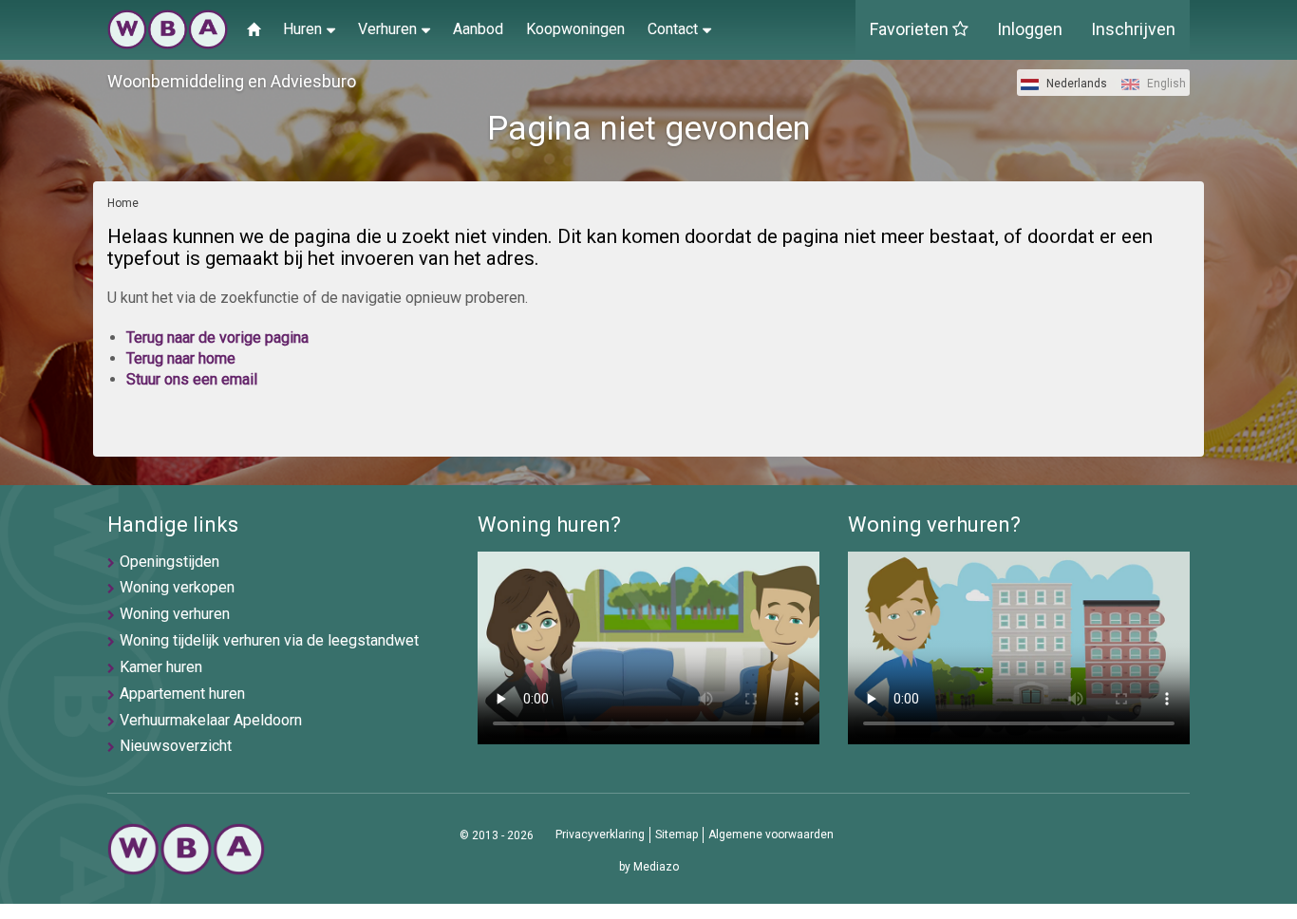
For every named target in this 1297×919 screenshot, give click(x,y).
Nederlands (1075, 83)
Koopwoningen (575, 29)
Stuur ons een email (191, 379)
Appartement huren (182, 694)
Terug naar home (180, 358)
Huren (302, 29)
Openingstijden (169, 562)
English (1165, 83)
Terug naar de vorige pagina (217, 337)
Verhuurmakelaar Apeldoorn (211, 720)
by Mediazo (649, 866)
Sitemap (676, 834)
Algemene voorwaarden (771, 834)
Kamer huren (161, 667)
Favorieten (911, 29)
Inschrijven (1133, 29)
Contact (673, 29)
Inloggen (1029, 29)
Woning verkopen (177, 587)
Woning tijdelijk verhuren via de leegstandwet (269, 640)
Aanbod (478, 29)
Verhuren (387, 29)
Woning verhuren (175, 614)
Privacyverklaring (600, 834)
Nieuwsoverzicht (176, 746)
